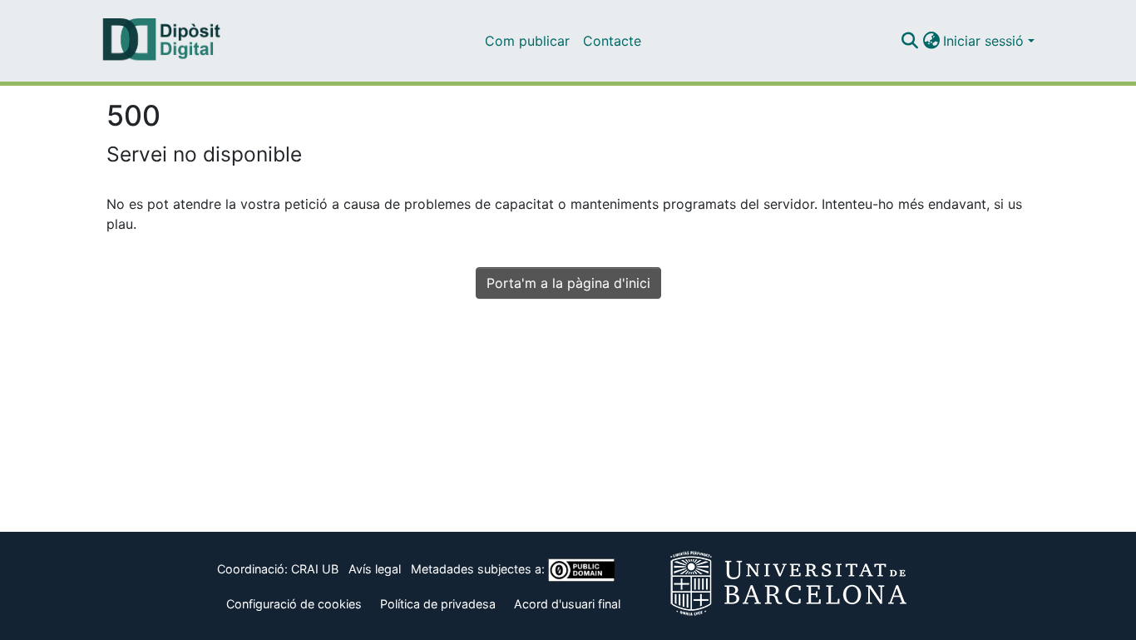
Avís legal (374, 569)
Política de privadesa (438, 604)
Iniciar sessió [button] (985, 40)
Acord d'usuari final (567, 604)
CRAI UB (314, 569)
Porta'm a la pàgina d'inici (568, 283)
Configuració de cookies (294, 604)
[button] (909, 41)
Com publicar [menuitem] (527, 40)
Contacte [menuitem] (612, 40)
